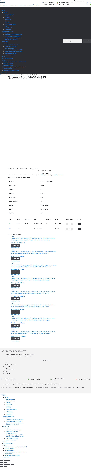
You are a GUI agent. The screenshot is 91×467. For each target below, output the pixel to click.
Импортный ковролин (11, 46)
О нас (3, 56)
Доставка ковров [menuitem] (9, 450)
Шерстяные (8, 26)
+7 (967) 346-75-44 (57, 175)
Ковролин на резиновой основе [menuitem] (14, 436)
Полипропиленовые (10, 24)
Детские (7, 17)
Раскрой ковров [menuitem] (9, 448)
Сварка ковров (7, 68)
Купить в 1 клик (15, 247)
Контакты (5, 72)
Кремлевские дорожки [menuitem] (12, 424)
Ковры (4, 10)
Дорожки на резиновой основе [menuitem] (14, 423)
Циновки (7, 22)
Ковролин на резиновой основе (13, 51)
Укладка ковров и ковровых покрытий (14, 67)
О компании (34, 384)
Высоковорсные (9, 14)
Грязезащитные (9, 15)
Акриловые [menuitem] (9, 404)
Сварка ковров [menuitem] (9, 453)
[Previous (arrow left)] (1, 462)
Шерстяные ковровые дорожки (13, 34)
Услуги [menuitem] (5, 445)
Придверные (8, 27)
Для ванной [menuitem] (9, 414)
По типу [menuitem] (7, 397)
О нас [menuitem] (5, 441)
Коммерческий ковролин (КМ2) (13, 50)
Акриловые (8, 19)
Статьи (40, 384)
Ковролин (5, 41)
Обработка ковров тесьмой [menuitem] (12, 455)
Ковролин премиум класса (12, 44)
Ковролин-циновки (10, 55)
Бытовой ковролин (10, 48)
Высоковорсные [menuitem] (10, 399)
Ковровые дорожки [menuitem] (8, 416)
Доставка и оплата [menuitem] (8, 443)
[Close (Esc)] (1, 460)
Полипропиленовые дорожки (13, 36)
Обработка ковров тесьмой (11, 70)
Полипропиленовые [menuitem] (11, 409)
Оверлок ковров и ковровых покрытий (14, 61)
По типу (5, 12)
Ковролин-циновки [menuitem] (11, 440)
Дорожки (16, 384)
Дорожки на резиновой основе (13, 38)
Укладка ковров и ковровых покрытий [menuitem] (15, 452)
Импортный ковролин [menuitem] (12, 431)
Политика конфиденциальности (24, 387)
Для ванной (8, 29)
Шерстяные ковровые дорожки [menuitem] (15, 419)
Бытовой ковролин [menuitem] (11, 433)
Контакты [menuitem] (6, 457)
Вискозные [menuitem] (9, 406)
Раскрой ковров (8, 63)
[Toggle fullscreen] (5, 460)
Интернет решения (80, 387)
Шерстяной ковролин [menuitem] (12, 438)
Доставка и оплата (7, 58)
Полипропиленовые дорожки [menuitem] (14, 421)
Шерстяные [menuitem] (9, 411)
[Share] (5, 464)
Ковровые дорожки (7, 31)
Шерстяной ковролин (11, 53)
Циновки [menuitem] (8, 407)
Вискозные (8, 21)
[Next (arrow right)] (5, 462)
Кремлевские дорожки (11, 39)
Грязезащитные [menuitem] (10, 401)
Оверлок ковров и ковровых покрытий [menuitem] (16, 447)
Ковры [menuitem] (5, 395)
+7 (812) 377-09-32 (46, 175)
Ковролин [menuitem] (6, 426)
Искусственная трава (25, 384)
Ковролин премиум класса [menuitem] (13, 430)
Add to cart (16, 245)
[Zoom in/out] (8, 460)
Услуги (4, 60)
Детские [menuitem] (8, 402)
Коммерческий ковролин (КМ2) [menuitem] (14, 435)
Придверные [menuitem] (9, 412)
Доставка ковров (8, 65)
